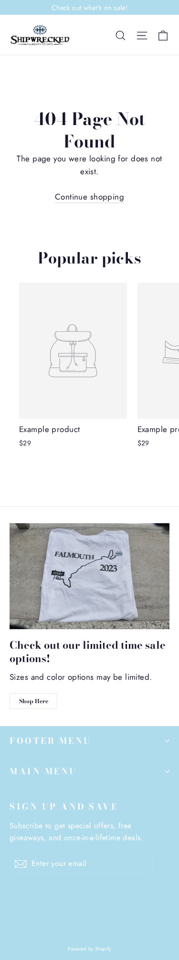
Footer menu (51, 740)
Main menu (43, 771)
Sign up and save (64, 806)
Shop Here (33, 701)
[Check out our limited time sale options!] (89, 576)
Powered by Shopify (89, 948)
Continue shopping (89, 196)
